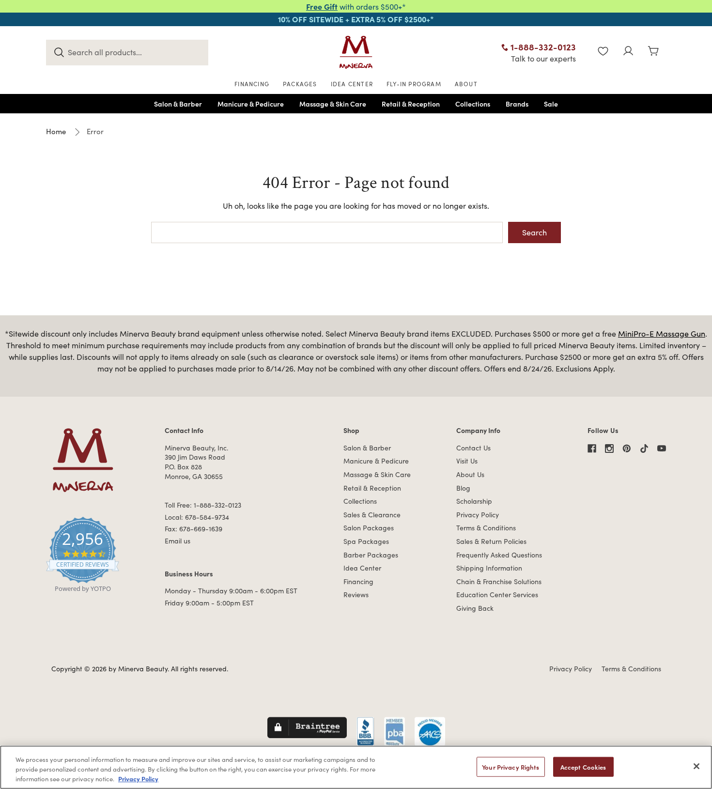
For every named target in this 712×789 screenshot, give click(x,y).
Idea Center (362, 567)
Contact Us (473, 447)
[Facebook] (592, 448)
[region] (356, 767)
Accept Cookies (583, 767)
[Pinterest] (626, 448)
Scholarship (474, 501)
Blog (463, 488)
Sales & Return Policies (491, 541)
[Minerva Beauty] (356, 52)
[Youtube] (661, 448)
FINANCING (251, 84)
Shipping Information (489, 567)
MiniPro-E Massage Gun (661, 333)
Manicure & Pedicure (376, 460)
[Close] (696, 766)
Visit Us (467, 460)
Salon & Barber (367, 447)
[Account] (628, 52)
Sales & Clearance (372, 514)
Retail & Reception (372, 488)
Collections (360, 501)
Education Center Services (497, 594)
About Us (470, 474)
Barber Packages (370, 554)
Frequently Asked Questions (499, 554)
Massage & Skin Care (377, 474)
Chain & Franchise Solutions (499, 581)
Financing (358, 581)
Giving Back (475, 608)
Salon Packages (368, 527)
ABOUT (466, 84)
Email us (177, 540)
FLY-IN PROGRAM (414, 84)
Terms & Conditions (486, 527)
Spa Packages (366, 541)
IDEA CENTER (352, 84)
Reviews (356, 594)
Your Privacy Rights (510, 767)
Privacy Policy (477, 514)
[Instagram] (609, 448)
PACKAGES (300, 84)
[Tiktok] (644, 448)
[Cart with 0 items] (653, 52)
